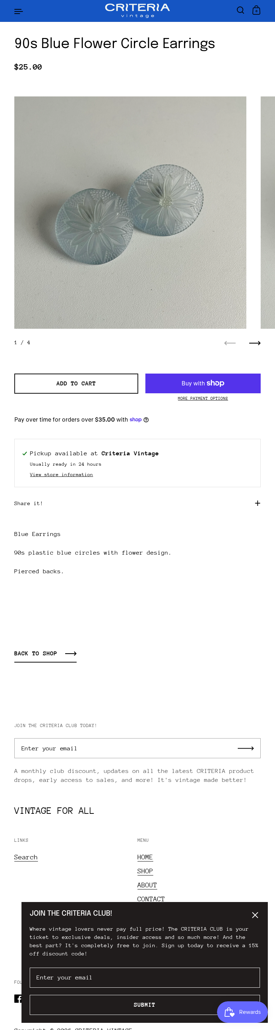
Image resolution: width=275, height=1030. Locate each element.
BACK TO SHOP (35, 653)
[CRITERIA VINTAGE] (137, 11)
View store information (61, 474)
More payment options (203, 398)
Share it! (28, 503)
